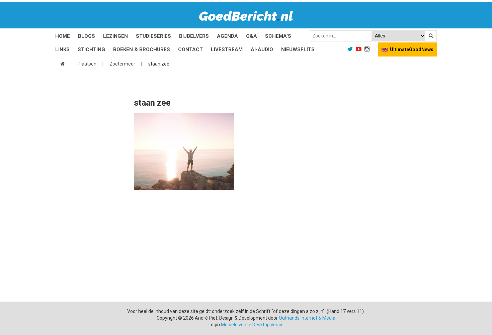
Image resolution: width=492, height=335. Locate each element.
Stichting (91, 49)
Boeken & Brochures (141, 49)
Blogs (86, 36)
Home (62, 36)
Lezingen (115, 36)
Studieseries (153, 36)
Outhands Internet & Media (307, 318)
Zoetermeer (122, 64)
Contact (190, 49)
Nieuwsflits (298, 49)
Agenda (227, 36)
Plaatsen (87, 64)
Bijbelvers (194, 36)
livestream (227, 49)
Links (62, 49)
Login (214, 324)
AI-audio (262, 49)
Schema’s (278, 36)
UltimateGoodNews (411, 49)
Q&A (251, 36)
